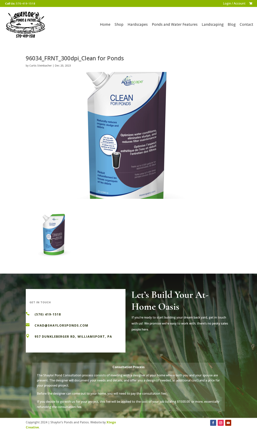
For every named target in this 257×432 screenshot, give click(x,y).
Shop (119, 24)
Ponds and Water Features (175, 24)
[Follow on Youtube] (228, 423)
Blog (232, 24)
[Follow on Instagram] (221, 423)
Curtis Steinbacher (40, 65)
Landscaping (213, 24)
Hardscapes (138, 24)
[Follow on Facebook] (213, 423)
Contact (246, 24)
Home (105, 24)
